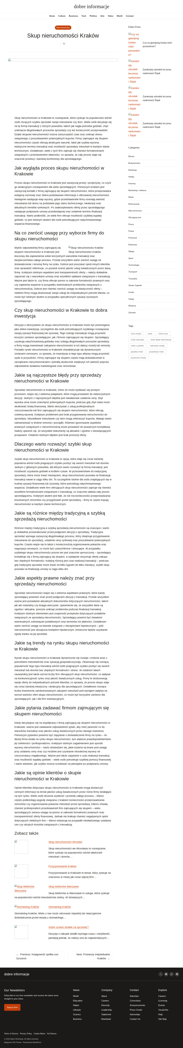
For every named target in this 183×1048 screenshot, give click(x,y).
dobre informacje (91, 6)
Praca (131, 224)
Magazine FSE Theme (12, 1042)
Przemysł (132, 238)
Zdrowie (132, 312)
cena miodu (136, 333)
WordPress (37, 1042)
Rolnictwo (132, 244)
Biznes (131, 156)
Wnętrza (132, 306)
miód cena (163, 333)
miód (150, 333)
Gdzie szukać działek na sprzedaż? (68, 927)
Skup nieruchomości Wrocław (65, 841)
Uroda (131, 292)
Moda (131, 197)
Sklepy (131, 251)
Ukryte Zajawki (135, 285)
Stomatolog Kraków (59, 906)
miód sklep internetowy (161, 339)
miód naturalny (137, 339)
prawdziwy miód (156, 352)
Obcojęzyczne (134, 217)
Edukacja (132, 170)
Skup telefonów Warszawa (63, 886)
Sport (130, 258)
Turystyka (132, 278)
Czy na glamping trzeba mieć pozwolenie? (157, 45)
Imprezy (132, 183)
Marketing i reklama (137, 190)
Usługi (131, 299)
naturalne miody (157, 346)
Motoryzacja (133, 204)
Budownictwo (134, 163)
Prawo (131, 231)
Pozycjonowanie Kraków (62, 866)
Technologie (133, 265)
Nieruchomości (63, 27)
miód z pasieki (137, 346)
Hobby (131, 177)
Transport (132, 272)
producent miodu (138, 358)
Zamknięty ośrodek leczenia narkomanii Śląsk (157, 71)
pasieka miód (137, 352)
